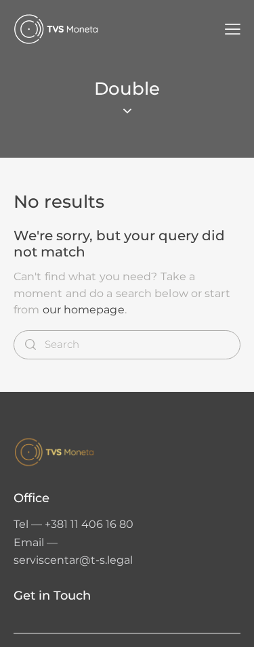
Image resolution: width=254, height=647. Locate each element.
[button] (232, 29)
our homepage (84, 309)
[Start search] (30, 344)
